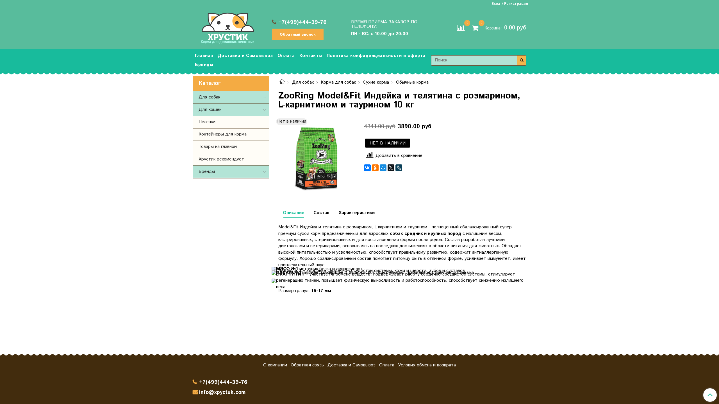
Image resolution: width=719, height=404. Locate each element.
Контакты (310, 55)
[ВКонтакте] (367, 167)
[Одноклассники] (375, 167)
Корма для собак (338, 82)
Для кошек (210, 109)
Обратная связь (307, 365)
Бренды (204, 64)
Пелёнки (207, 122)
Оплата (286, 55)
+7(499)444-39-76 (302, 22)
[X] (391, 167)
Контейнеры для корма (223, 134)
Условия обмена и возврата (427, 365)
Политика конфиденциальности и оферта (376, 55)
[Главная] (282, 82)
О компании (275, 365)
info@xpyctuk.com (222, 392)
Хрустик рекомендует (221, 159)
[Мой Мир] (383, 167)
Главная (204, 55)
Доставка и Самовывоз (245, 55)
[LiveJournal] (398, 167)
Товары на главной (218, 146)
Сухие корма (376, 82)
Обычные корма (412, 82)
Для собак (303, 82)
